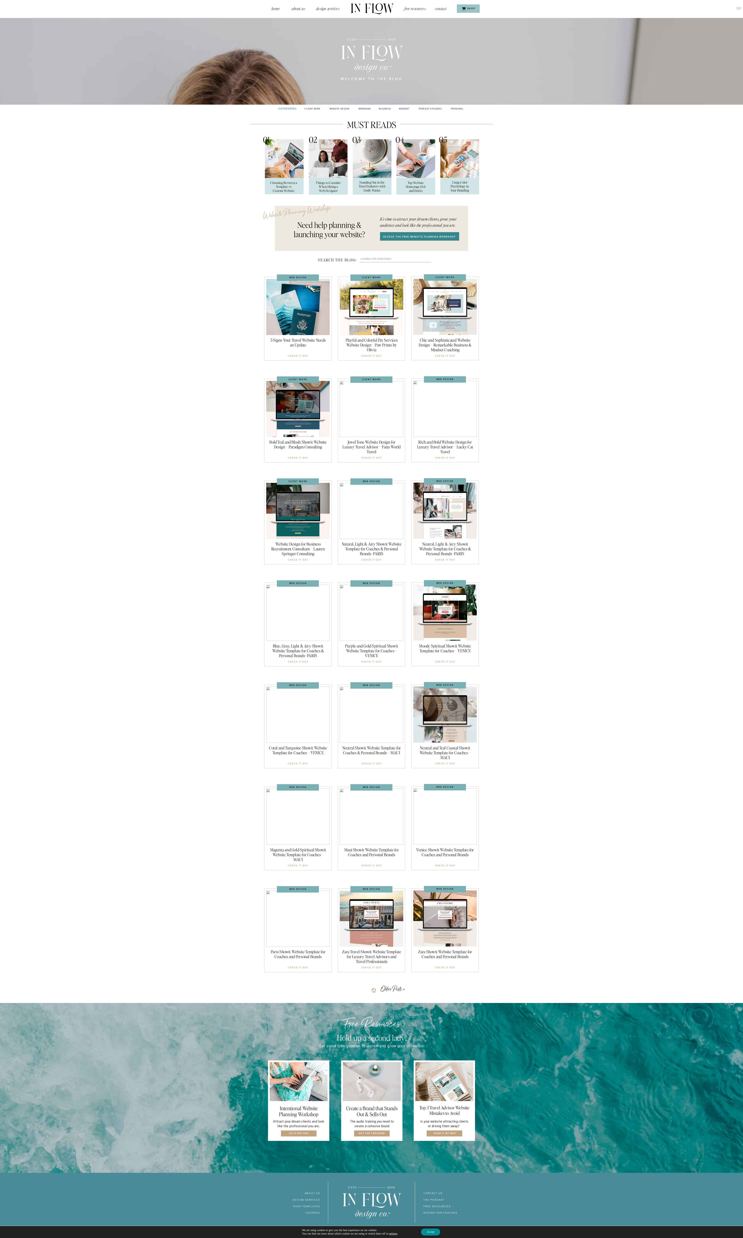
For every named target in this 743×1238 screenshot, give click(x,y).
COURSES (312, 1213)
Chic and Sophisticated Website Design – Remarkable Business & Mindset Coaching (445, 344)
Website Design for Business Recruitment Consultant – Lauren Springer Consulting (298, 548)
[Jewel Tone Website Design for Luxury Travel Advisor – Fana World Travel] (371, 409)
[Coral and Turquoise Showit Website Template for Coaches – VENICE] (298, 715)
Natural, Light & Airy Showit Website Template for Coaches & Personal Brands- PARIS (371, 548)
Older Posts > (393, 989)
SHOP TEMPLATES (306, 1206)
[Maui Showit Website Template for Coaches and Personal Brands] (371, 817)
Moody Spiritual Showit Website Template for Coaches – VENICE (445, 648)
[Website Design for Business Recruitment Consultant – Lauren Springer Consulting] (298, 511)
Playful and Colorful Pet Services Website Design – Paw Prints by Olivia (372, 344)
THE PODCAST (433, 1200)
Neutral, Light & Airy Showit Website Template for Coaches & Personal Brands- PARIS (445, 548)
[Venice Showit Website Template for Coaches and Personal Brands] (445, 816)
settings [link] (393, 1233)
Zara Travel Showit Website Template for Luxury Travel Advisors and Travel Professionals (371, 956)
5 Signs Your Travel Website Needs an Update (298, 342)
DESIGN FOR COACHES (440, 1213)
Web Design (297, 277)
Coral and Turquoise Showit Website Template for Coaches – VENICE (298, 750)
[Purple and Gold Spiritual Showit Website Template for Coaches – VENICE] (371, 613)
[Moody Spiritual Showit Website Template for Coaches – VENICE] (445, 613)
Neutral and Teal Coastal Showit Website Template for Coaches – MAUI (445, 752)
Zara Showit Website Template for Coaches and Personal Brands (445, 954)
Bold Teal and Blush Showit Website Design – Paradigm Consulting (298, 444)
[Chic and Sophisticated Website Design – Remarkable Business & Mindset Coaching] (445, 307)
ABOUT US (312, 1193)
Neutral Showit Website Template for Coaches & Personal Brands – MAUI (371, 750)
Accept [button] (430, 1231)
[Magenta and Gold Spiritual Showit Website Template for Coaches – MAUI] (298, 817)
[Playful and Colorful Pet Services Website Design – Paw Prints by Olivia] (371, 307)
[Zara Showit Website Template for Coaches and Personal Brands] (445, 918)
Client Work (371, 277)
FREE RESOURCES (437, 1206)
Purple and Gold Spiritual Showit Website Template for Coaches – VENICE (371, 650)
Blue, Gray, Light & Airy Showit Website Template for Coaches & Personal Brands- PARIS (298, 650)
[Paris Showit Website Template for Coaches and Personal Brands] (298, 919)
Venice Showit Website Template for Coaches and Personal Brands (445, 852)
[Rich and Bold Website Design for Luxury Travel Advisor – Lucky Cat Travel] (445, 409)
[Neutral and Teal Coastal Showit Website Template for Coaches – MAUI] (445, 715)
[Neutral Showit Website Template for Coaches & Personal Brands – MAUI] (371, 715)
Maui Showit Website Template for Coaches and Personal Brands (371, 852)
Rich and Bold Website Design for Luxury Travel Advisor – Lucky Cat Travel (445, 446)
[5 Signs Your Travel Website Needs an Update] (298, 307)
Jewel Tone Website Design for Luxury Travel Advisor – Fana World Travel (371, 446)
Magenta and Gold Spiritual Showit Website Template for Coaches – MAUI (298, 854)
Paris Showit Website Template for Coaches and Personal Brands (298, 954)
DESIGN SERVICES (306, 1200)
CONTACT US (433, 1193)
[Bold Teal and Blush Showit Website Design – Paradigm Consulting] (298, 409)
